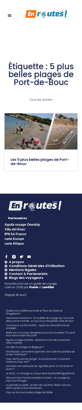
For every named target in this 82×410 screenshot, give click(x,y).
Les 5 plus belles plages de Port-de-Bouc (40, 161)
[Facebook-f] (6, 256)
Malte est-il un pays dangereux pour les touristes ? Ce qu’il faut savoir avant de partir (40, 334)
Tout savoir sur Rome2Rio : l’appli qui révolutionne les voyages (38, 327)
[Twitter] (21, 256)
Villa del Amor (15, 229)
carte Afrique (14, 243)
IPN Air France (15, 234)
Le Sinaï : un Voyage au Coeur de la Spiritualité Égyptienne (40, 373)
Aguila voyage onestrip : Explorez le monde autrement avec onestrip (38, 341)
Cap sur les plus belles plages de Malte (29, 392)
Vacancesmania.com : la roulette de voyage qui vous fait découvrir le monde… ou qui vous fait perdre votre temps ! (40, 319)
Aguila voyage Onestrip (22, 224)
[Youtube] (29, 256)
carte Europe (14, 239)
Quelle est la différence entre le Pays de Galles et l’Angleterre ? (34, 312)
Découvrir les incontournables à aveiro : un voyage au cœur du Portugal (38, 379)
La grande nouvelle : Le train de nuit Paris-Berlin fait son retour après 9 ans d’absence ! (38, 386)
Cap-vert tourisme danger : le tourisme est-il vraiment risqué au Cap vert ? (38, 360)
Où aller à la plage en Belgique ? (25, 347)
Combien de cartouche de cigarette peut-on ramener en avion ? (39, 367)
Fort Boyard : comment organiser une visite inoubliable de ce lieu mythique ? (40, 353)
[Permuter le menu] (10, 15)
